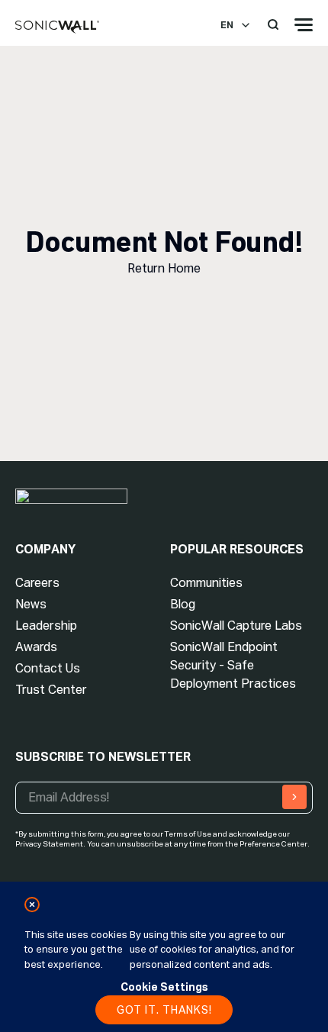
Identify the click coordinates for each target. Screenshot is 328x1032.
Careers (37, 583)
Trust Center (51, 689)
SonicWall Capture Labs (236, 625)
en (226, 25)
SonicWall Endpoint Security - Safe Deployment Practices (233, 665)
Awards (36, 647)
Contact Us (47, 668)
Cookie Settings (164, 987)
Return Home (164, 268)
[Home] (57, 27)
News (31, 604)
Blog (182, 604)
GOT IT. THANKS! (164, 1010)
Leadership (46, 625)
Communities (206, 583)
